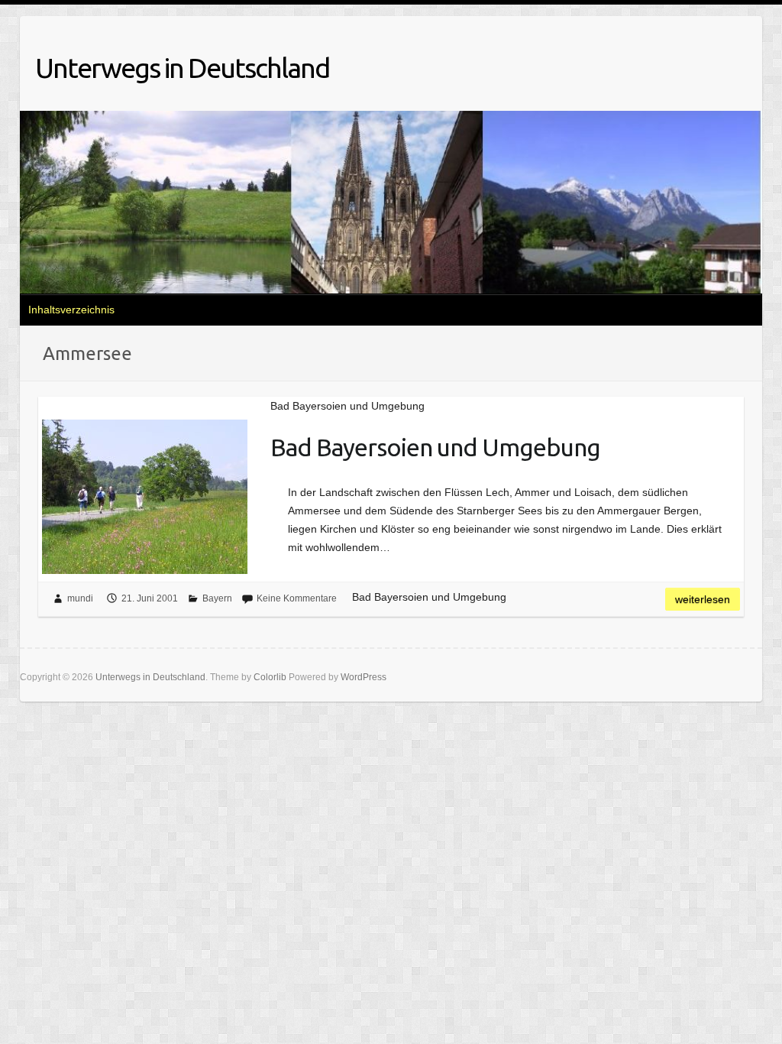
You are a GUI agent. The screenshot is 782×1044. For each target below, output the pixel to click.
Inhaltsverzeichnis (71, 309)
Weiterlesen (702, 599)
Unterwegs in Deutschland (182, 67)
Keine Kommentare (297, 598)
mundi (80, 598)
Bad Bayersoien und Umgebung (435, 447)
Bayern (217, 598)
